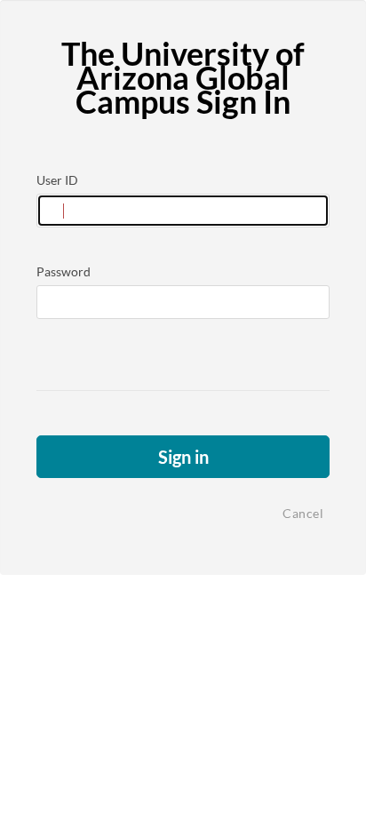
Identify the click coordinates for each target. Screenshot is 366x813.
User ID (57, 179)
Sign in (183, 456)
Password (63, 271)
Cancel (302, 513)
